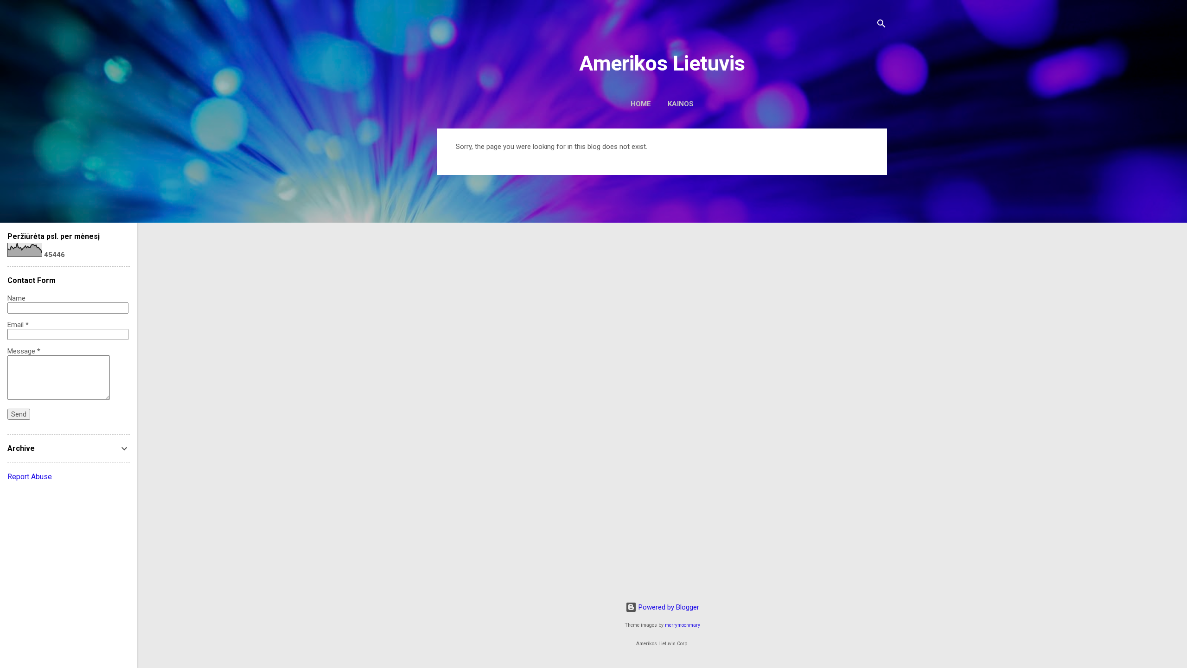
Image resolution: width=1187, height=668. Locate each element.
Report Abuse (29, 476)
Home (641, 104)
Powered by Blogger (668, 607)
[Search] (881, 25)
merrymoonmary (682, 625)
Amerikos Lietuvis (662, 63)
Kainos (681, 104)
